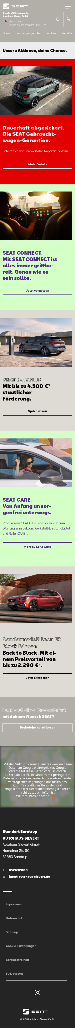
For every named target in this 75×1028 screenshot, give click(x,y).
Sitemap (12, 932)
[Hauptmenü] (68, 6)
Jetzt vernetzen (37, 290)
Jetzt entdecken (37, 677)
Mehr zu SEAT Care (37, 546)
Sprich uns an (37, 411)
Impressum (14, 904)
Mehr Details (37, 164)
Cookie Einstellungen (21, 946)
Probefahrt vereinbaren (37, 727)
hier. (55, 796)
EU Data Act (14, 973)
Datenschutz (15, 918)
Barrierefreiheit (17, 959)
